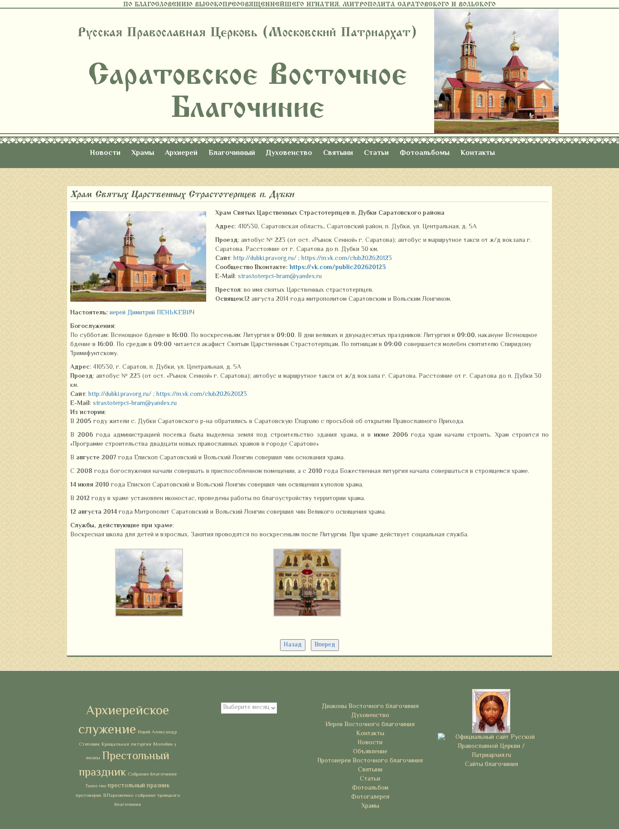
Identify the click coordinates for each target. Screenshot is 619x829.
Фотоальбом (370, 788)
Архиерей (181, 153)
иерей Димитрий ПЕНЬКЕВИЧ (152, 313)
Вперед (324, 645)
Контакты (477, 153)
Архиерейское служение (123, 721)
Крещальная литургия (126, 744)
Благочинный (231, 153)
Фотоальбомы (425, 153)
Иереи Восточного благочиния (370, 725)
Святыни (338, 153)
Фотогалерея (370, 797)
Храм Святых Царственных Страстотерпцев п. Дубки (182, 194)
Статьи (376, 153)
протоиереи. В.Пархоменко (104, 796)
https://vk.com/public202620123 (338, 268)
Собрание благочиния (152, 774)
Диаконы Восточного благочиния (370, 707)
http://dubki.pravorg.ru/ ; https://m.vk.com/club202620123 (312, 259)
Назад (293, 645)
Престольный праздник (124, 764)
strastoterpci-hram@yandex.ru (280, 277)
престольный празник (139, 786)
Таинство (95, 786)
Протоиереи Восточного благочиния (370, 761)
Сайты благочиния (491, 765)
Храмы (142, 153)
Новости (105, 153)
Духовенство (289, 153)
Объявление (370, 752)
